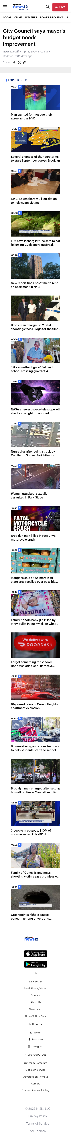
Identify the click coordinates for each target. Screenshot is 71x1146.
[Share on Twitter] (19, 62)
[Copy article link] (24, 62)
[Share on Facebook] (14, 62)
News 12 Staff (11, 51)
